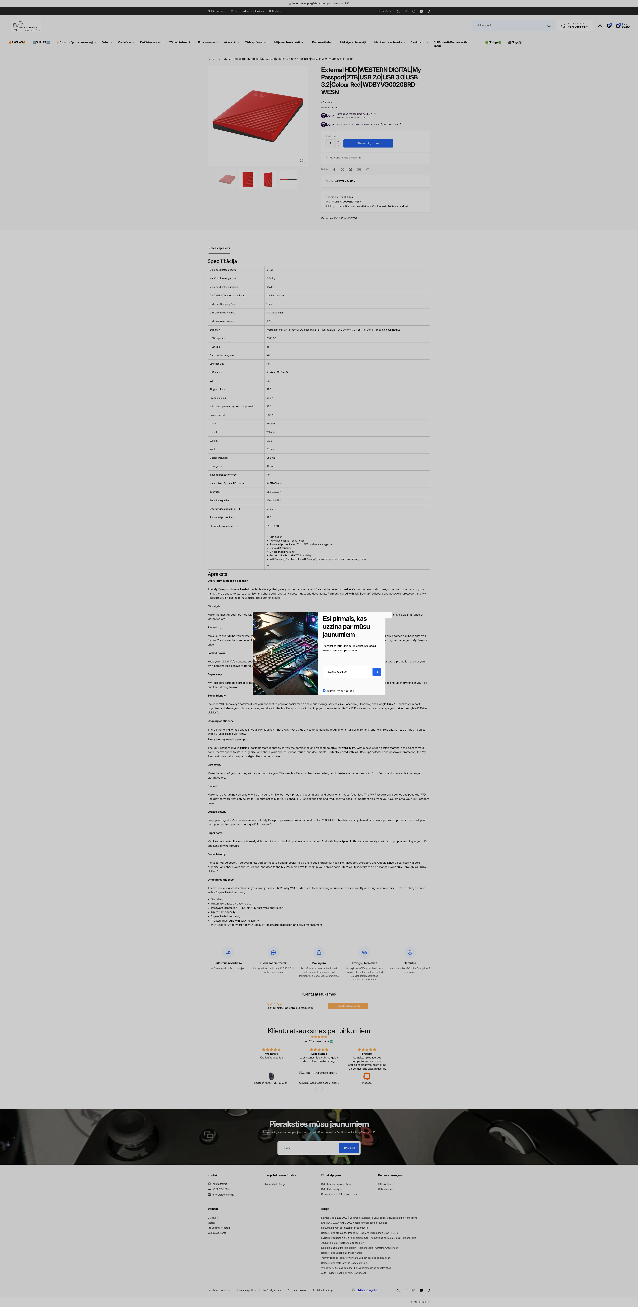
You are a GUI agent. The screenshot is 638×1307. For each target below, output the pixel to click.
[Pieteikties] (376, 672)
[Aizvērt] (388, 615)
